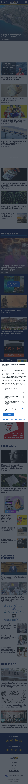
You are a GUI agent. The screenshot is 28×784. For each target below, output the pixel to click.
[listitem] (14, 389)
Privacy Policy (22, 419)
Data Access (14, 419)
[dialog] (14, 392)
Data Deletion (6, 419)
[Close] (25, 364)
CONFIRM (8, 414)
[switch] (23, 392)
